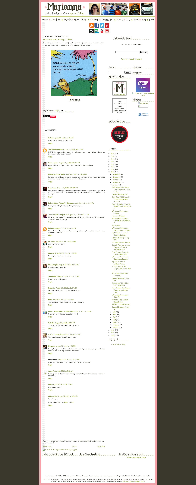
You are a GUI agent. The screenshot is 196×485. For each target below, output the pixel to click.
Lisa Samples (53, 265)
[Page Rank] (143, 103)
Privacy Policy (140, 481)
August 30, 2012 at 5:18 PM (62, 384)
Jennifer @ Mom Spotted (57, 215)
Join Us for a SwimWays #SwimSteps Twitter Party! (120, 290)
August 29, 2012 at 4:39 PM (66, 346)
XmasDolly (52, 188)
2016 (113, 161)
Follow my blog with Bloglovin (131, 59)
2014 (113, 167)
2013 (113, 169)
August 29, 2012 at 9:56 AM (69, 265)
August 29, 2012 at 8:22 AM (66, 241)
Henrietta (51, 288)
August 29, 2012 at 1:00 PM (65, 323)
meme (54, 111)
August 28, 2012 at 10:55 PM (67, 188)
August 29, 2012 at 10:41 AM (68, 276)
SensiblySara (53, 163)
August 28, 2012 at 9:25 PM (63, 138)
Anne (50, 371)
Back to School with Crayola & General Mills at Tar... (121, 269)
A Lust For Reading (119, 344)
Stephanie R (53, 276)
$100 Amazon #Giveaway (121, 304)
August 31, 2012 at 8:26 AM (68, 396)
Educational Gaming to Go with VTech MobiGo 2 (121, 221)
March (115, 322)
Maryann (51, 346)
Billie (50, 299)
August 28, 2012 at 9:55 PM (73, 149)
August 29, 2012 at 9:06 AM (67, 253)
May (114, 317)
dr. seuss (49, 111)
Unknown (52, 228)
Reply (50, 143)
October (116, 180)
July (114, 312)
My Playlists (116, 225)
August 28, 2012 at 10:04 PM (69, 163)
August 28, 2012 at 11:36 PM (83, 203)
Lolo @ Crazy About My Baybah (60, 203)
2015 (113, 164)
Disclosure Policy (128, 481)
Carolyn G (52, 253)
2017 (113, 159)
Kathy (50, 138)
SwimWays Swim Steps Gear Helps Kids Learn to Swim (121, 189)
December (116, 174)
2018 (113, 156)
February (116, 325)
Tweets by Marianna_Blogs (136, 457)
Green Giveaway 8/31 (120, 194)
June (114, 314)
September (117, 182)
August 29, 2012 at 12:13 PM (80, 311)
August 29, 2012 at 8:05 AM (66, 228)
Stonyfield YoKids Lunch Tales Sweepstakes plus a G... (120, 199)
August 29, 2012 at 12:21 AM (78, 215)
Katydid (51, 323)
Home (74, 446)
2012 (113, 172)
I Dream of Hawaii (118, 216)
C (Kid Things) (53, 334)
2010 (113, 333)
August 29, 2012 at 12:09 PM (63, 299)
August (115, 185)
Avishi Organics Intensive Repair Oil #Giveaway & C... (121, 206)
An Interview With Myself (121, 242)
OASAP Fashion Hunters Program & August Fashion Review (121, 247)
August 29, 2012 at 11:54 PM (68, 359)
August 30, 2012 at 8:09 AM (63, 371)
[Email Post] (61, 110)
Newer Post (47, 446)
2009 (113, 335)
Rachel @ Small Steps (56, 174)
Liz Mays (51, 241)
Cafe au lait (52, 396)
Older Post (101, 446)
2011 (113, 330)
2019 (113, 154)
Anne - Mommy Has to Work (59, 311)
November (116, 177)
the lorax (59, 111)
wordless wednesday (68, 111)
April (114, 320)
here (66, 402)
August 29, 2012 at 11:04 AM (66, 288)
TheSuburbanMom (55, 149)
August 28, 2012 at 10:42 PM (76, 174)
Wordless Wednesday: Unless (57, 39)
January (116, 327)
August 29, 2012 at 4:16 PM (70, 334)
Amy (50, 384)
